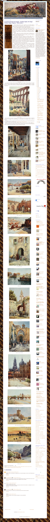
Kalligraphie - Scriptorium (39, 452)
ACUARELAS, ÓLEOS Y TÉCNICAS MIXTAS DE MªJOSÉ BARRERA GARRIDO (40, 242)
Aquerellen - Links (38, 440)
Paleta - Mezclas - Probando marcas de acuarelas (41, 142)
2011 (37, 86)
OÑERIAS (37, 293)
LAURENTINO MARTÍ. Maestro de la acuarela (41, 145)
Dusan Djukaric (38, 298)
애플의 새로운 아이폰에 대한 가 (40, 329)
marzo (38, 98)
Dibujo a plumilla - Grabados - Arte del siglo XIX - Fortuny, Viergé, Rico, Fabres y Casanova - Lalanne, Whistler (42, 153)
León (25, 466)
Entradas (38, 215)
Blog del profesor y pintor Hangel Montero (39, 284)
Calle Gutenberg (39, 111)
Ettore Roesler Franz (38, 421)
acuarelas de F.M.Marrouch (40, 319)
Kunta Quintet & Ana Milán (39, 414)
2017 (37, 79)
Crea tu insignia (37, 201)
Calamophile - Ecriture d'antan (39, 453)
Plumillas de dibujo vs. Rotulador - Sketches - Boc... (40, 115)
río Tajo (30, 466)
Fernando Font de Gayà (39, 304)
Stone (37, 247)
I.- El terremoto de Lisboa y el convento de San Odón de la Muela (41, 166)
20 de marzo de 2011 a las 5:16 (16, 477)
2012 (37, 85)
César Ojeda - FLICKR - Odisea (40, 429)
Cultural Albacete (38, 411)
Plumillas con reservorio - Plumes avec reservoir (40, 119)
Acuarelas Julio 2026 (41, 126)
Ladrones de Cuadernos (39, 291)
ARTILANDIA (37, 426)
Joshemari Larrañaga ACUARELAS (39, 324)
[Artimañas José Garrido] (36, 200)
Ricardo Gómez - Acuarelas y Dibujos (40, 252)
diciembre (38, 87)
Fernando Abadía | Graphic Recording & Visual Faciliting (40, 302)
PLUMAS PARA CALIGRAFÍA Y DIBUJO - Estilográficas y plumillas (42, 131)
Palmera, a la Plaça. (41, 305)
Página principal (7, 18)
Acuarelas (8, 466)
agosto (38, 92)
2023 (37, 72)
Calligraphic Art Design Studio (39, 447)
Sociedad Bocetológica (39, 387)
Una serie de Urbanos (42, 263)
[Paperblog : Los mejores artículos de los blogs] (37, 211)
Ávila (12, 466)
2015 (37, 81)
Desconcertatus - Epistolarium (40, 224)
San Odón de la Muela (23, 18)
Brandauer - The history (39, 460)
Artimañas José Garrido (38, 199)
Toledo (20, 467)
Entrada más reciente (7, 509)
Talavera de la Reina (16, 467)
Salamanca (5, 467)
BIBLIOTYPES (38, 382)
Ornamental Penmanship (39, 465)
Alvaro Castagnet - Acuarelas (39, 431)
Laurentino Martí (38, 361)
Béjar (14, 466)
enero (38, 122)
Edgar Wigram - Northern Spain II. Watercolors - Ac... (40, 102)
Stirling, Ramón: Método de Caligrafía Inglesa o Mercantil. (41, 384)
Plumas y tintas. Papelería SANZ (40, 410)
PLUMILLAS (11, 18)
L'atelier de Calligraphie (39, 457)
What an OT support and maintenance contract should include (40, 300)
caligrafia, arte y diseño (39, 347)
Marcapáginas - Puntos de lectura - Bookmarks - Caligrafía (42, 161)
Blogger (29, 516)
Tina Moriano (38, 335)
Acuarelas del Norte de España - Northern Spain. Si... (40, 108)
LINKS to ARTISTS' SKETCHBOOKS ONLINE (39, 393)
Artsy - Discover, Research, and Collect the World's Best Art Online (40, 401)
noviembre (38, 88)
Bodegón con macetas (42, 336)
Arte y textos (38, 405)
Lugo (28, 466)
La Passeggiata (41, 371)
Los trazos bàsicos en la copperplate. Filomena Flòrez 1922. (41, 349)
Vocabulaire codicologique (39, 456)
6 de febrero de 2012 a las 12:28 (17, 489)
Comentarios (38, 217)
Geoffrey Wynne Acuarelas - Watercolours (40, 272)
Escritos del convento (29, 18)
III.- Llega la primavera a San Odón (40, 169)
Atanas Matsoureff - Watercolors (40, 422)
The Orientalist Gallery (39, 370)
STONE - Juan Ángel (38, 415)
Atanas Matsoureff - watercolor (40, 399)
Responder (7, 480)
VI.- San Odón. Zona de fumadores (40, 104)
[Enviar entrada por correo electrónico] (15, 465)
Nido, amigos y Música (40, 18)
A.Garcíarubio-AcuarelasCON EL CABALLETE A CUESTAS (40, 356)
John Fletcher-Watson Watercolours (40, 435)
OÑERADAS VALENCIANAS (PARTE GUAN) (41, 295)
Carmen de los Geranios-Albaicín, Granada (41, 254)
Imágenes (19, 18)
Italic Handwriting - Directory (40, 391)
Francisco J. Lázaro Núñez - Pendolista (41, 448)
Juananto (37, 340)
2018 (37, 78)
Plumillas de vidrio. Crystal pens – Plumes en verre (40, 99)
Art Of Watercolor (38, 237)
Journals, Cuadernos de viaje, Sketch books (40, 113)
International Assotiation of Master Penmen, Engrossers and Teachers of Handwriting (40, 462)
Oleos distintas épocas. (42, 258)
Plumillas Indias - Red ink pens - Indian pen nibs (40, 106)
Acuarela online (38, 439)
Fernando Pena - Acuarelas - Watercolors (40, 262)
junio (38, 94)
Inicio (20, 509)
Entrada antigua (32, 509)
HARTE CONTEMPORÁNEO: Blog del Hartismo (40, 345)
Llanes (27, 466)
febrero (38, 121)
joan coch (37, 267)
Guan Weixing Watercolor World (40, 425)
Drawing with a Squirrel (39, 375)
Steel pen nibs (37, 464)
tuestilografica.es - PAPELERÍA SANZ (40, 451)
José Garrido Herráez (9, 477)
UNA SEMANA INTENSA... (39, 292)
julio (37, 93)
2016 (37, 80)
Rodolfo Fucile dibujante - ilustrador (39, 234)
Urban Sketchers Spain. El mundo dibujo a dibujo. (39, 286)
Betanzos (16, 466)
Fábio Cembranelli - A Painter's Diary (40, 309)
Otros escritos (34, 18)
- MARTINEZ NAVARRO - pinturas (39, 257)
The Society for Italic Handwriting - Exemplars (39, 403)
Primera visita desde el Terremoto (40, 117)
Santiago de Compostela (10, 467)
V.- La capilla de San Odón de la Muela (40, 172)
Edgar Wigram (22, 466)
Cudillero (19, 466)
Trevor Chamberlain (38, 443)
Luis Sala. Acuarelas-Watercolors (39, 314)
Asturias (11, 466)
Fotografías (15, 18)
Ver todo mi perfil (38, 58)
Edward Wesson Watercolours (39, 434)
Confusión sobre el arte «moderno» (40, 277)
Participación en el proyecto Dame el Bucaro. (41, 244)
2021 (37, 74)
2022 (37, 73)
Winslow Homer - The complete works (40, 438)
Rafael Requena (38, 430)
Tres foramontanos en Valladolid (39, 221)
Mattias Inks (38, 229)
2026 (37, 68)
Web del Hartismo (38, 406)
